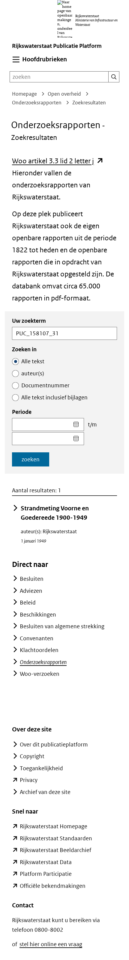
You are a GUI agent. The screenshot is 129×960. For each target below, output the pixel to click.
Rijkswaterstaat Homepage (53, 826)
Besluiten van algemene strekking (62, 626)
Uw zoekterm (29, 320)
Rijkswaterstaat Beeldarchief (55, 850)
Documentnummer (45, 385)
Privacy (29, 780)
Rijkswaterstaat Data (46, 862)
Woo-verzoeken (39, 673)
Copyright (32, 756)
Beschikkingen (38, 614)
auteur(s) (32, 373)
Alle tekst (32, 361)
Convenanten (36, 638)
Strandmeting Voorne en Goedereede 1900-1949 (55, 513)
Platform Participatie (46, 873)
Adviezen (31, 590)
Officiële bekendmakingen (53, 885)
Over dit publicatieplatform (54, 744)
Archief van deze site (45, 792)
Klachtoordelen (39, 650)
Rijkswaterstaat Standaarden (56, 838)
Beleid (28, 602)
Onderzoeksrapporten (43, 662)
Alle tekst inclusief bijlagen (54, 397)
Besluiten (32, 578)
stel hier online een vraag (51, 944)
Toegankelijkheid (41, 768)
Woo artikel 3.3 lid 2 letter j (58, 161)
